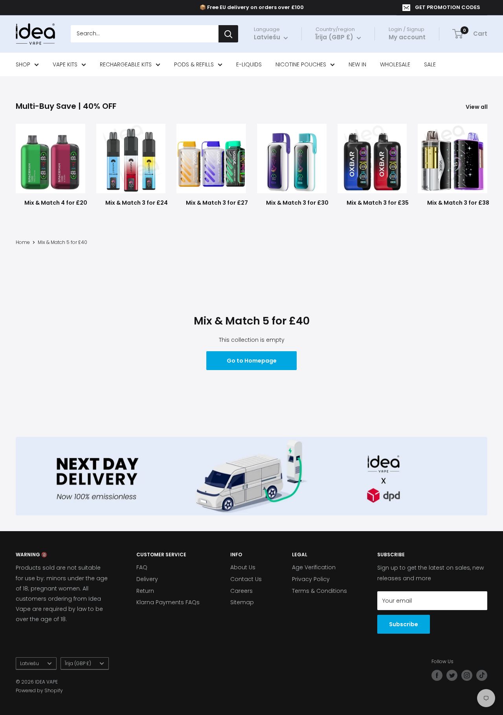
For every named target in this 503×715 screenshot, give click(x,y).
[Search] (228, 34)
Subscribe (403, 624)
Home (23, 242)
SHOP (23, 64)
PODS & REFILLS (194, 64)
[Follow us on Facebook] (436, 675)
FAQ (141, 567)
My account (407, 37)
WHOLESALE (395, 64)
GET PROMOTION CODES (447, 7)
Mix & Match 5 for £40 (62, 242)
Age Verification (314, 567)
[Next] (487, 162)
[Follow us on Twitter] (451, 675)
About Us (242, 567)
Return (145, 591)
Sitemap (242, 602)
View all (477, 107)
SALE (430, 64)
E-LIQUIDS (249, 64)
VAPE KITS (65, 64)
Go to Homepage (252, 361)
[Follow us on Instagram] (466, 675)
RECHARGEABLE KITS (126, 64)
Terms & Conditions (319, 591)
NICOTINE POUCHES (300, 64)
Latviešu (29, 663)
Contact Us (246, 579)
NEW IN (357, 64)
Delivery (147, 579)
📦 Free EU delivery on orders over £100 (252, 7)
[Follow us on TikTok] (481, 675)
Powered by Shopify (39, 690)
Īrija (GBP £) (78, 663)
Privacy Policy (311, 579)
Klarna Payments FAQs (168, 602)
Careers (241, 591)
